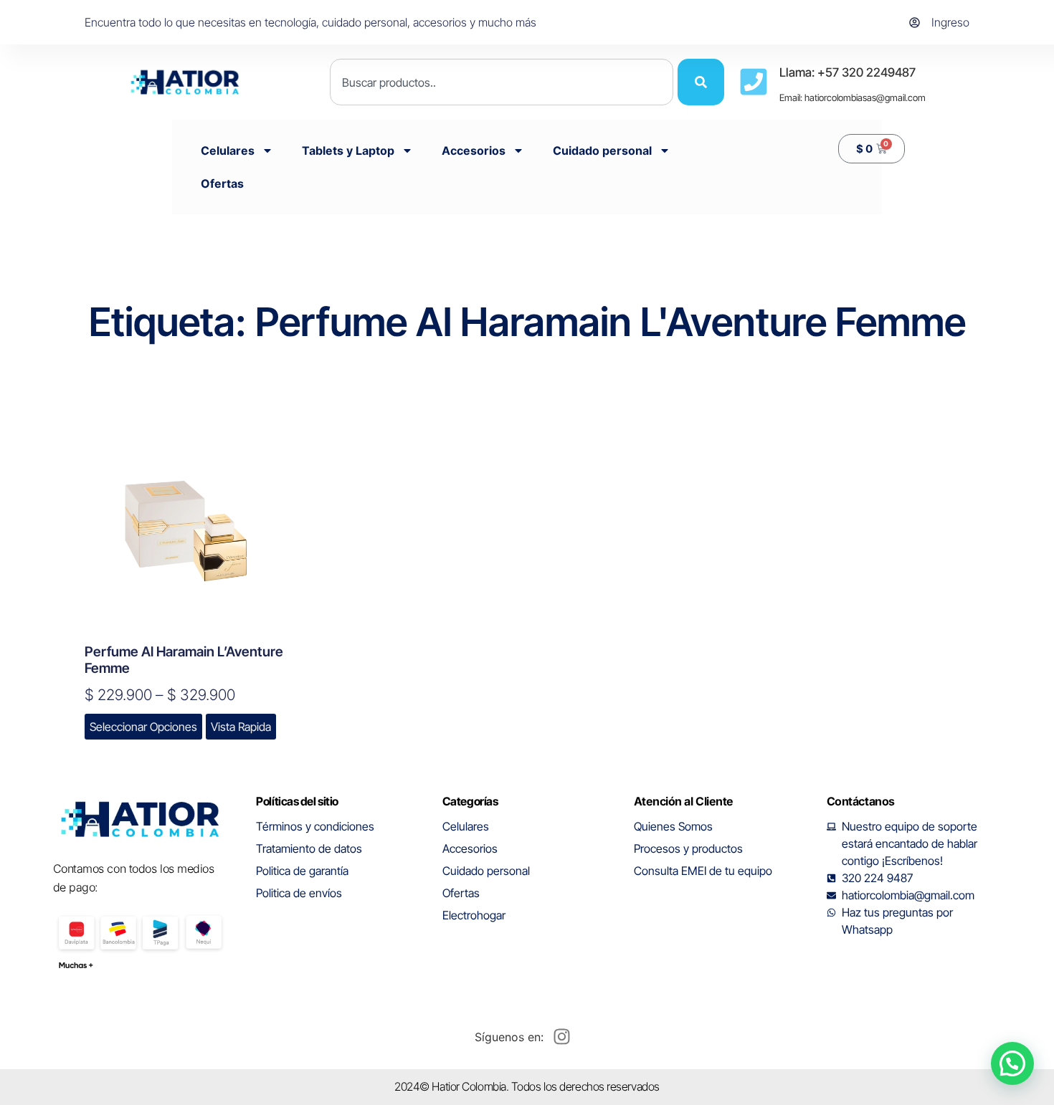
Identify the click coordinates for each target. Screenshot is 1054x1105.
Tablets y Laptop (348, 150)
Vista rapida (241, 726)
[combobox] (501, 82)
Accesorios (473, 150)
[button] (1012, 1063)
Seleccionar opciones (143, 726)
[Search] (701, 82)
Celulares (228, 150)
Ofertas (222, 183)
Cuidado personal (602, 150)
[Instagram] (561, 1037)
